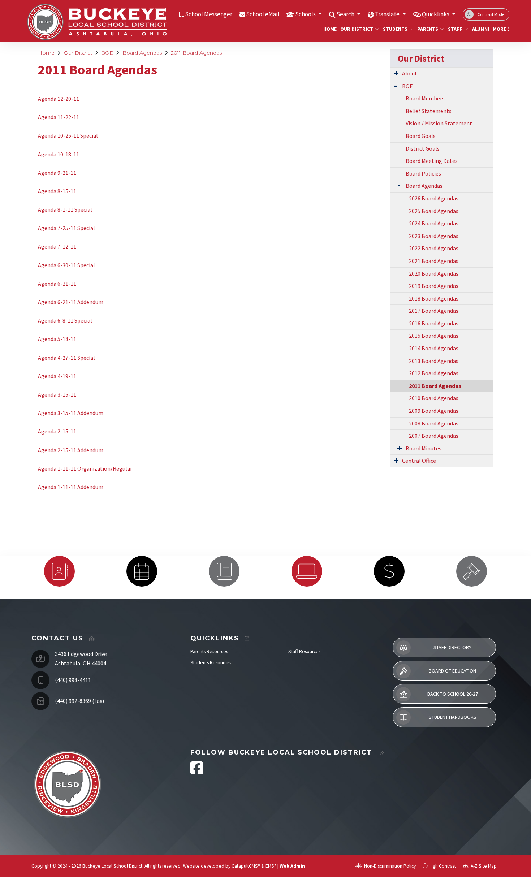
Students (395, 29)
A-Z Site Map (483, 866)
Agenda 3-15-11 (57, 394)
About (409, 73)
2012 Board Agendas (433, 373)
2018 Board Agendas (433, 298)
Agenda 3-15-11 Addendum (70, 412)
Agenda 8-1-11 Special (65, 209)
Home (329, 29)
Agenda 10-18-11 (58, 154)
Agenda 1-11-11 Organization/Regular (85, 468)
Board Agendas (142, 52)
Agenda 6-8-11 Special (65, 320)
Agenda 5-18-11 (57, 338)
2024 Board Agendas (433, 223)
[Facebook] (196, 772)
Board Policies (423, 173)
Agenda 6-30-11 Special (66, 265)
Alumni (479, 29)
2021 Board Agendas (433, 260)
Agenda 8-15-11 (57, 191)
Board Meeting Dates (432, 160)
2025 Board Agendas (433, 211)
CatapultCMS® (246, 866)
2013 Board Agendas (433, 360)
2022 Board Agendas (433, 248)
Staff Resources (304, 651)
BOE (107, 52)
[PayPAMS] (389, 571)
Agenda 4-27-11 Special (66, 357)
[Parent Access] (224, 571)
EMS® (271, 866)
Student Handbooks (452, 717)
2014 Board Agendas (433, 348)
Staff (455, 29)
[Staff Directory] (59, 571)
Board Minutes (423, 448)
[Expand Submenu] (396, 73)
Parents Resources (209, 651)
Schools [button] (306, 14)
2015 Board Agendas (433, 335)
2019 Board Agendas (433, 285)
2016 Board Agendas (433, 323)
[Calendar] (141, 571)
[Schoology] (306, 571)
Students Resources (210, 663)
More (499, 29)
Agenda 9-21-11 (57, 172)
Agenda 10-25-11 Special (68, 135)
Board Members (425, 98)
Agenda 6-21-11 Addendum (71, 302)
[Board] (472, 571)
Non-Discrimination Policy (389, 866)
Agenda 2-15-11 (57, 431)
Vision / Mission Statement (439, 123)
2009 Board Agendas (433, 410)
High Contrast (442, 866)
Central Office (419, 460)
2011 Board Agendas (196, 52)
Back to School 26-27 (452, 694)
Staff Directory (452, 647)
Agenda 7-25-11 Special (66, 228)
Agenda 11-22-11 (58, 117)
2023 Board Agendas (433, 235)
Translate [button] (388, 14)
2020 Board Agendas (433, 273)
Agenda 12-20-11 (58, 98)
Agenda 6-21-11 (57, 283)
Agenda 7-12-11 (57, 246)
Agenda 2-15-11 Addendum (70, 450)
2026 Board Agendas (433, 198)
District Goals (423, 148)
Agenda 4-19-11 (57, 376)
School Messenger (208, 14)
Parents (427, 29)
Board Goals (421, 135)
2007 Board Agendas (433, 435)
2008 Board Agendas (433, 423)
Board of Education (452, 671)
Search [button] (345, 14)
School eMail (262, 14)
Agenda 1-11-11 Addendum (70, 487)
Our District (356, 29)
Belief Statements (429, 111)
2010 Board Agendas (433, 398)
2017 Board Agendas (433, 310)
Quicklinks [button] (436, 14)
